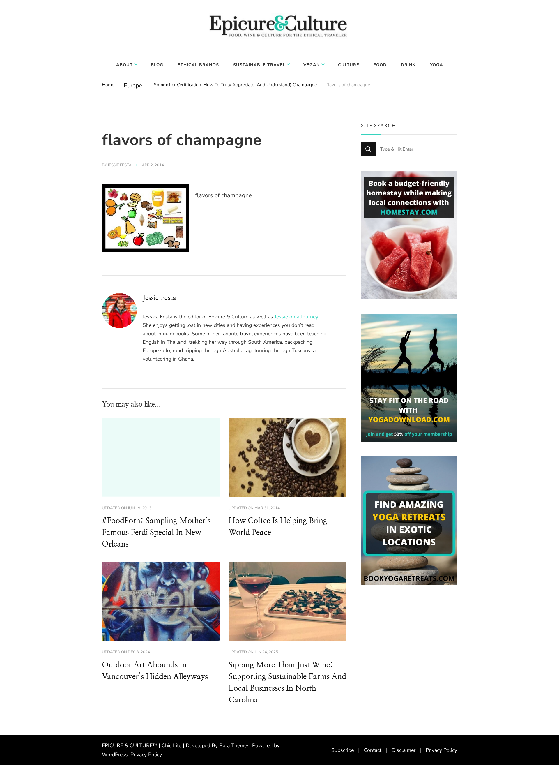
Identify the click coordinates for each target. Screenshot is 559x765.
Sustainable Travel (259, 65)
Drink (408, 65)
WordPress (115, 754)
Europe (133, 85)
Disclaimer (403, 750)
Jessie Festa (120, 165)
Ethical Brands (198, 65)
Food (380, 65)
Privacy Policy (146, 754)
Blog (157, 65)
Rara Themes (234, 745)
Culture (348, 65)
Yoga (436, 65)
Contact (372, 750)
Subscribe (342, 750)
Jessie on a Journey (296, 316)
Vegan (311, 65)
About (124, 65)
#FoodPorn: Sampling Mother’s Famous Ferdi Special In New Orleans (156, 532)
